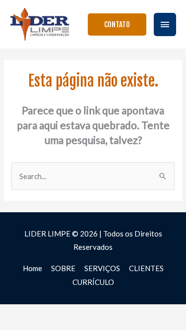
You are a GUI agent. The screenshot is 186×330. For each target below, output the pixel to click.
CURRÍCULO (93, 282)
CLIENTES (146, 268)
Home (32, 268)
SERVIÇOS (102, 268)
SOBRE (63, 268)
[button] (117, 24)
